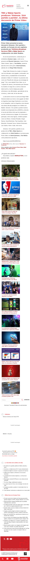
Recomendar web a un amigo (8, 454)
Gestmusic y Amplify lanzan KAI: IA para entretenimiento (16, 469)
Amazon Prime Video (17, 147)
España (18, 5)
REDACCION (6, 143)
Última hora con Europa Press (12, 495)
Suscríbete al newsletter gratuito (9, 455)
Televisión (21, 143)
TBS (7, 148)
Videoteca (7, 414)
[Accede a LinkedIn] (7, 559)
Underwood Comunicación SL (9, 554)
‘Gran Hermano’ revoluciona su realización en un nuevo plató (17, 490)
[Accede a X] (2, 559)
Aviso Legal (25, 548)
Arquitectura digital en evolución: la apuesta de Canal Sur (16, 470)
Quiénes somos (13, 548)
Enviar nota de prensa (17, 550)
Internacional (20, 8)
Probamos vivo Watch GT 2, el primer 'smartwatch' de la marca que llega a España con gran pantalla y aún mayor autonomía (16, 522)
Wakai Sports (17, 51)
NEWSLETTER (19, 155)
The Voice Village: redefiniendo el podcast (13, 482)
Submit (22, 400)
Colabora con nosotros (7, 550)
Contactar (25, 550)
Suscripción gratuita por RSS (8, 451)
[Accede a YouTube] (12, 559)
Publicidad (20, 548)
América (18, 6)
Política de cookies (6, 548)
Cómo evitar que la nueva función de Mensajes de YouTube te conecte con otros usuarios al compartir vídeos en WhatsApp (16, 530)
